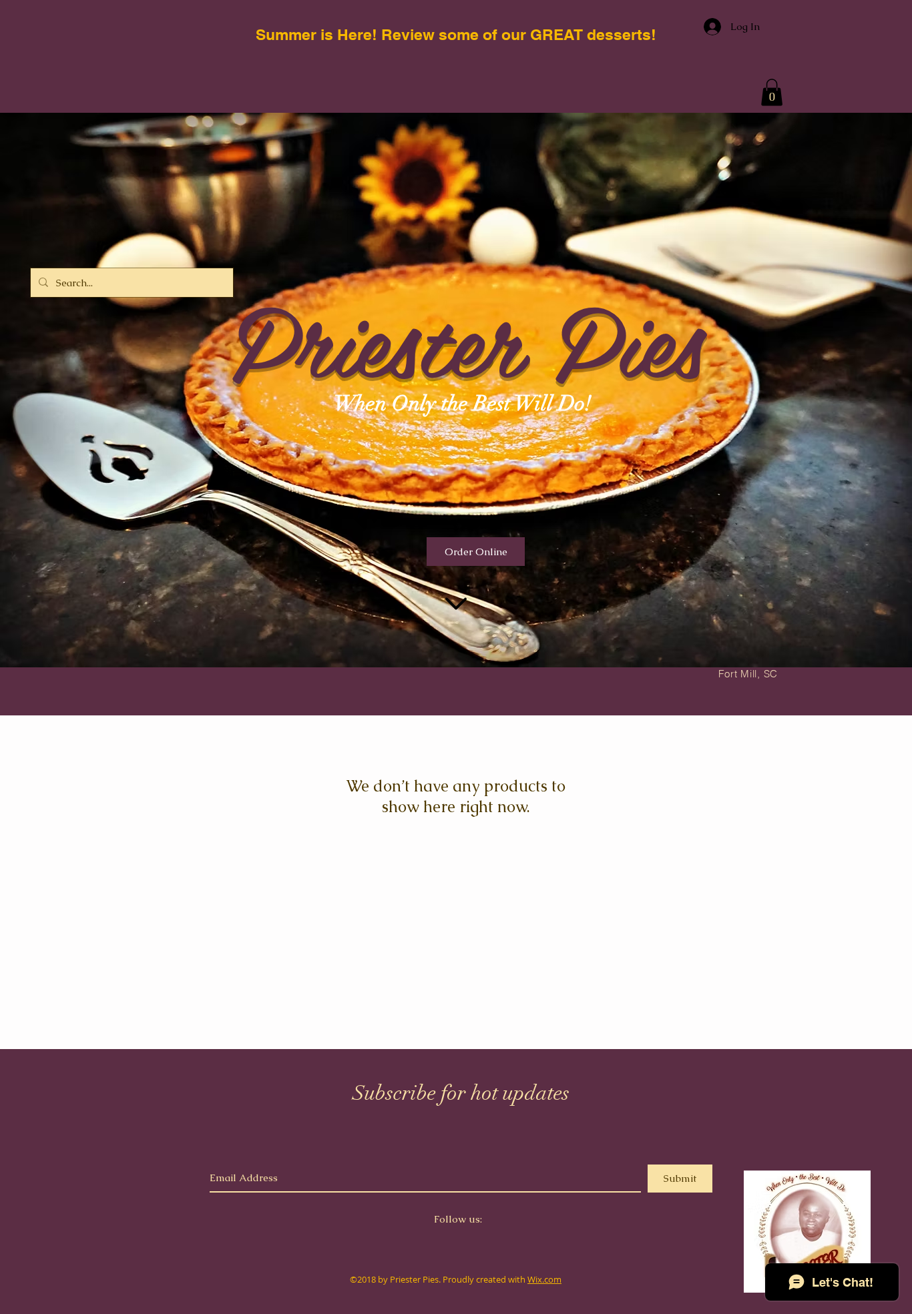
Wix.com (544, 1279)
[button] (771, 92)
